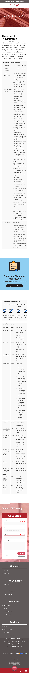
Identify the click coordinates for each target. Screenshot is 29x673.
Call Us (21, 670)
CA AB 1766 (6, 422)
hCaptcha (22, 556)
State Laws (14, 641)
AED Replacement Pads (14, 644)
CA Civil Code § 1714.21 (5, 487)
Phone (6, 534)
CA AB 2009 (6, 363)
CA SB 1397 (6, 342)
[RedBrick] (14, 663)
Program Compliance (14, 286)
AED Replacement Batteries (14, 646)
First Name (7, 521)
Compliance (7, 641)
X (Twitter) (14, 659)
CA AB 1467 (6, 330)
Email (5, 527)
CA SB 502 (6, 354)
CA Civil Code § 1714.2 (5, 478)
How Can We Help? (9, 540)
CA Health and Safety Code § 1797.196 (14, 315)
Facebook (11, 659)
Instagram (17, 659)
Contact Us (26, 670)
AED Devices (21, 641)
